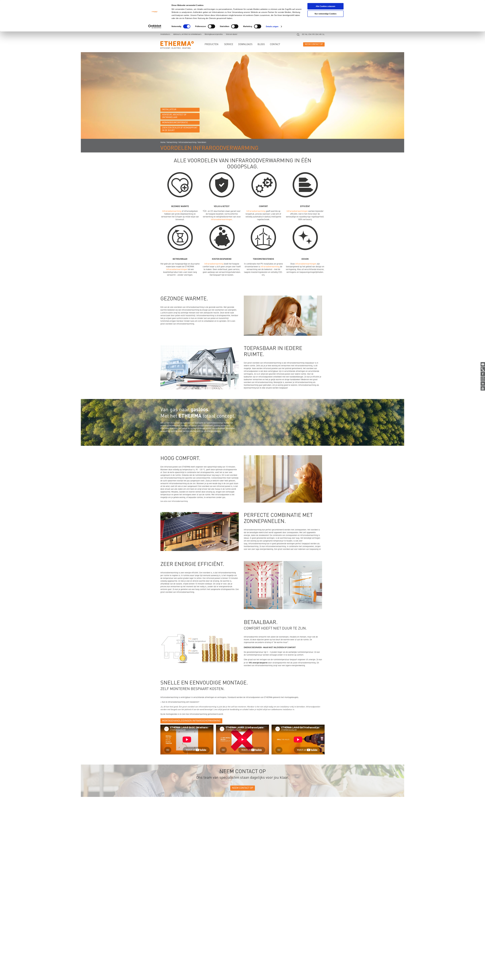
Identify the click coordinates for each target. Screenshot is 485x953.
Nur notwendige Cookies (325, 14)
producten (211, 44)
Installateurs (165, 34)
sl (324, 34)
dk (317, 34)
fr (313, 34)
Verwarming (172, 142)
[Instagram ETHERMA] (483, 379)
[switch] (211, 26)
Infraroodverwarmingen (297, 211)
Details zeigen (272, 26)
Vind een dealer (231, 34)
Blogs (261, 44)
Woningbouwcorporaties (214, 34)
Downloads (245, 44)
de (303, 34)
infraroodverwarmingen (221, 220)
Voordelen (202, 142)
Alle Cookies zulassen (325, 6)
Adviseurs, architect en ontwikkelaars (187, 34)
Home (162, 142)
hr (320, 34)
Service (228, 44)
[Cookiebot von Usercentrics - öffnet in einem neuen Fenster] (155, 26)
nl (306, 34)
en (310, 34)
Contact (275, 44)
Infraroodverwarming (187, 142)
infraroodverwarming (270, 267)
